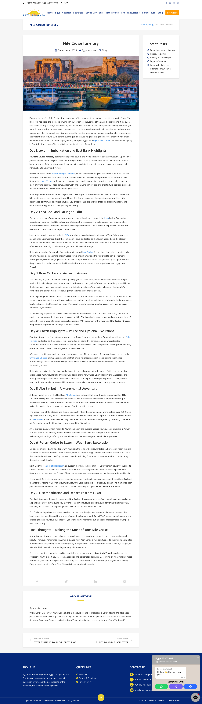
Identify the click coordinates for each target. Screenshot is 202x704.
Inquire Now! (172, 13)
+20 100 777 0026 (143, 679)
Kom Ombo (87, 252)
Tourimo (75, 701)
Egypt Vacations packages (69, 12)
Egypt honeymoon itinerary (162, 50)
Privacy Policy (85, 682)
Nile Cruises (112, 12)
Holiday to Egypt (158, 54)
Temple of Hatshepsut (53, 466)
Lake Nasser (37, 419)
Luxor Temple (47, 181)
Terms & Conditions (88, 678)
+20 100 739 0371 (143, 684)
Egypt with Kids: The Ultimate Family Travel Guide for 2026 (160, 69)
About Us (83, 674)
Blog (160, 12)
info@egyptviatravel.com (146, 690)
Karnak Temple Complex (63, 173)
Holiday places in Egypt (161, 57)
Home (49, 12)
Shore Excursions (130, 12)
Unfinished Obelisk (38, 358)
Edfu (67, 235)
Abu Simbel (71, 395)
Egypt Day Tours (94, 12)
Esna (106, 218)
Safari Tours (148, 12)
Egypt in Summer (158, 61)
